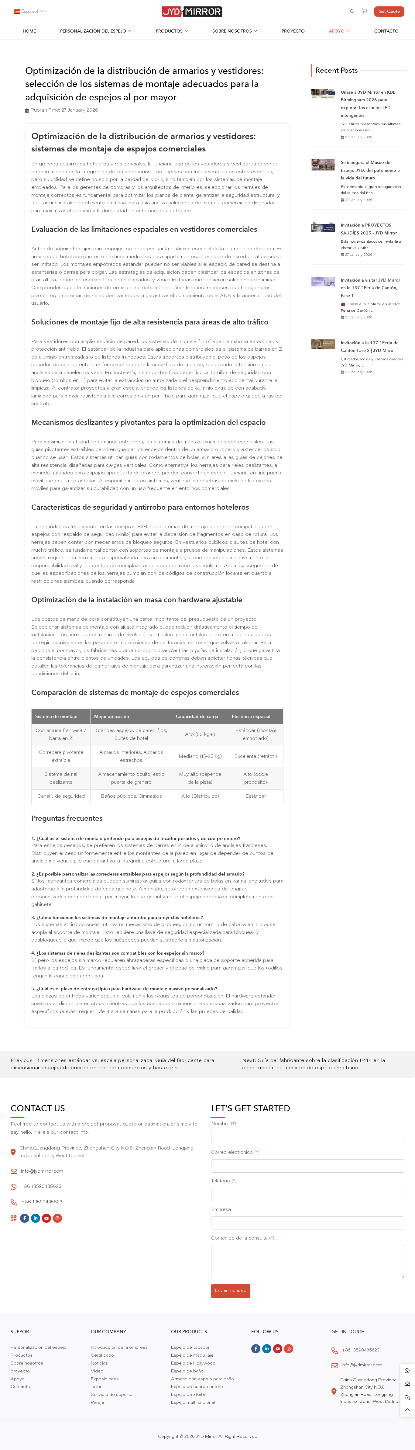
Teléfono (224, 1181)
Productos (169, 31)
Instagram (57, 1218)
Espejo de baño (187, 1371)
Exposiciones (105, 1379)
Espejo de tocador (190, 1348)
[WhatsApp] (407, 1370)
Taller (96, 1387)
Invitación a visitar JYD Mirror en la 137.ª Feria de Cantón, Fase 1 (370, 287)
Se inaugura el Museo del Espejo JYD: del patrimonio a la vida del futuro (370, 170)
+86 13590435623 (40, 1187)
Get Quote (389, 11)
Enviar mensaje (230, 1291)
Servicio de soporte (111, 1395)
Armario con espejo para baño (202, 1379)
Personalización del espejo (93, 31)
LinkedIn (35, 1218)
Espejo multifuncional (193, 1403)
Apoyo (337, 31)
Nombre (223, 1124)
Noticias (99, 1364)
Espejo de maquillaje (192, 1356)
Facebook (24, 1218)
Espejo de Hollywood (193, 1364)
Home (29, 31)
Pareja (97, 1403)
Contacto (386, 31)
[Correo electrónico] (407, 1383)
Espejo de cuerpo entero (197, 1387)
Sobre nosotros (232, 31)
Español (29, 11)
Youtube (46, 1218)
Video (97, 1371)
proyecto (293, 31)
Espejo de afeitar (188, 1395)
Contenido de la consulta (242, 1238)
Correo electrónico (235, 1152)
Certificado (102, 1356)
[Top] (407, 1410)
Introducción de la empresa (119, 1348)
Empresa (221, 1210)
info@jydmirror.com (42, 1171)
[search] (351, 11)
